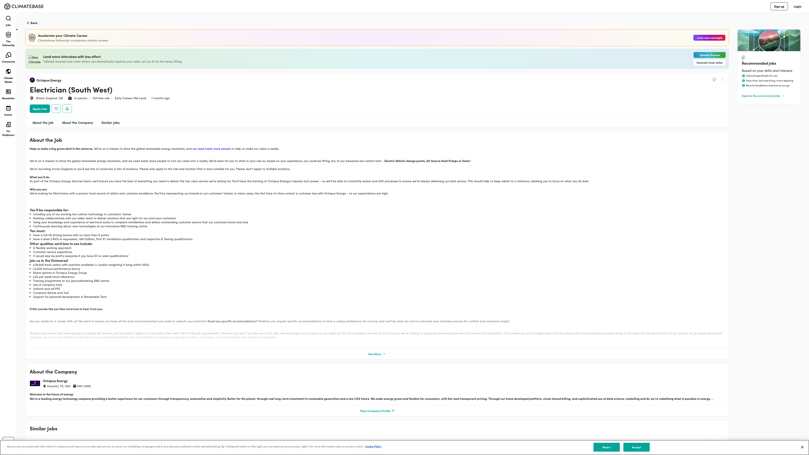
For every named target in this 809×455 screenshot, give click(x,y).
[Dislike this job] (714, 79)
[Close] (802, 447)
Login (797, 6)
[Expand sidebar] (16, 29)
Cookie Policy (373, 446)
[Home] (24, 6)
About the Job (43, 122)
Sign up (779, 6)
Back (34, 23)
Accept (636, 447)
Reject (607, 447)
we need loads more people (212, 149)
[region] (404, 447)
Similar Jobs (110, 122)
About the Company (77, 122)
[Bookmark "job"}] (56, 108)
